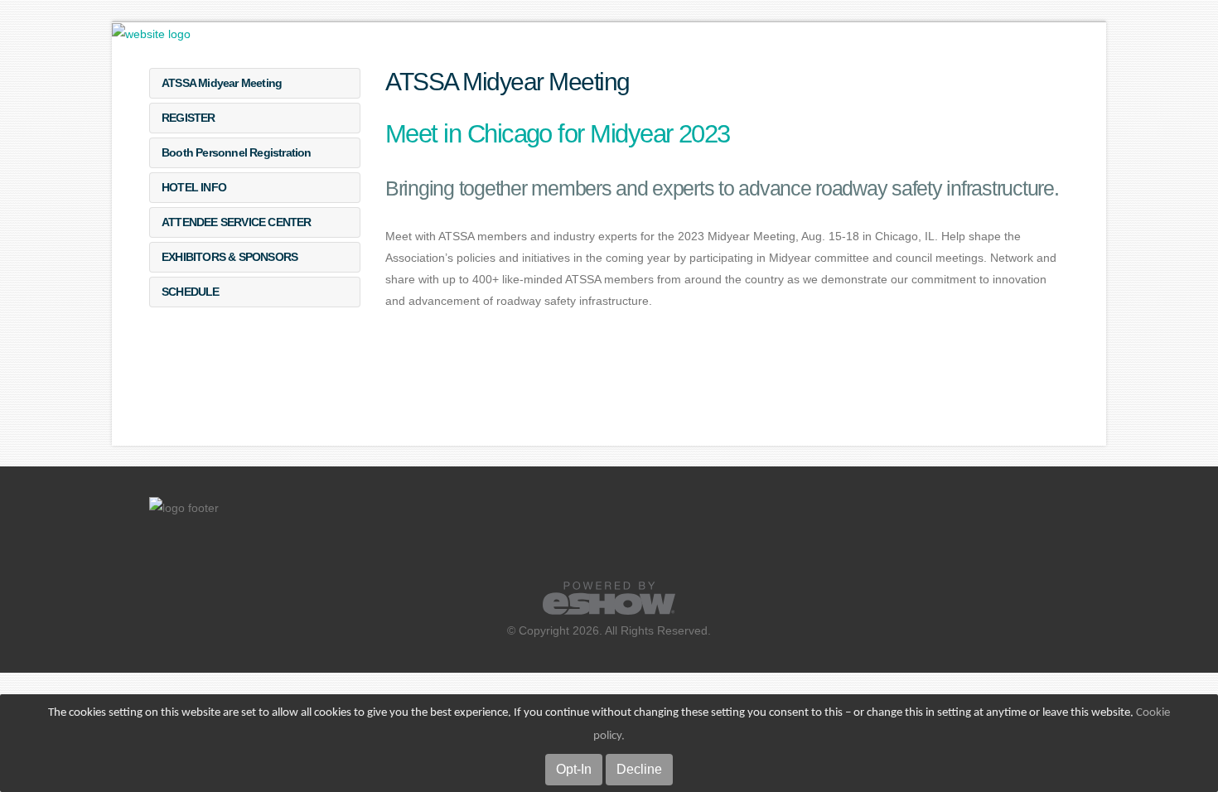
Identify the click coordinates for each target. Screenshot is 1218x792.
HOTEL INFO (194, 187)
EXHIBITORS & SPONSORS (229, 256)
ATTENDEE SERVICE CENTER (237, 222)
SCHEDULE (191, 291)
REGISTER (188, 117)
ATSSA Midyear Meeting (222, 82)
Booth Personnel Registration (237, 152)
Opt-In (574, 769)
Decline (639, 769)
